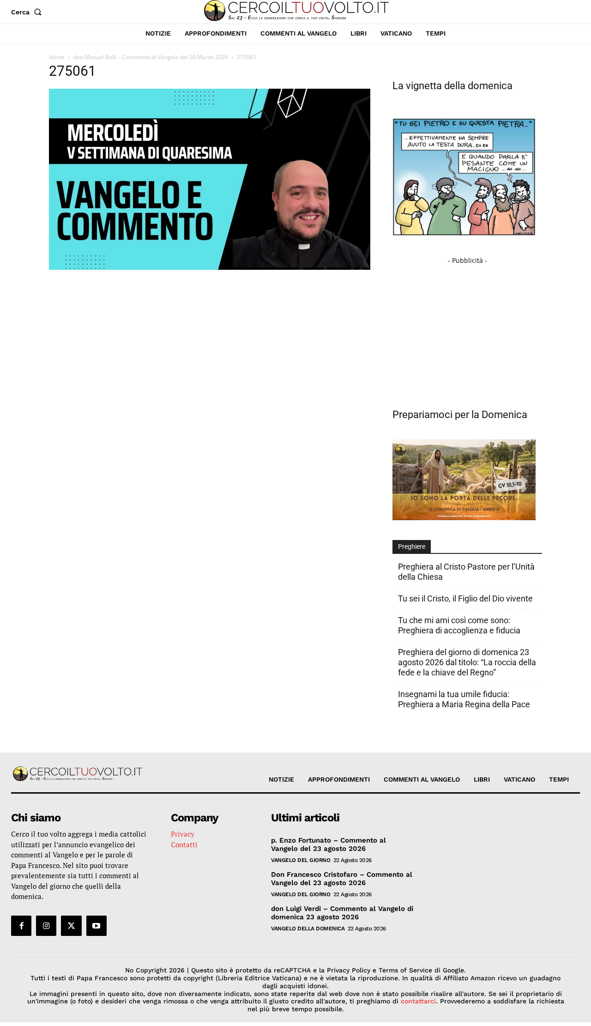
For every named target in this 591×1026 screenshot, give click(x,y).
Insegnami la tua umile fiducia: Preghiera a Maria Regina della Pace (464, 699)
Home (57, 57)
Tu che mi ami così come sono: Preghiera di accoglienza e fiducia (459, 625)
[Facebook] (21, 926)
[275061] (209, 267)
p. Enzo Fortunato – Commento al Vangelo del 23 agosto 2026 (328, 844)
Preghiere (411, 546)
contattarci (418, 1001)
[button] (28, 12)
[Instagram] (46, 926)
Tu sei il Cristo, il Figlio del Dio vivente (465, 598)
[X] (71, 926)
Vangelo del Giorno (300, 860)
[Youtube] (96, 926)
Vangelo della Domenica (307, 928)
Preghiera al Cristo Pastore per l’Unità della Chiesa (466, 572)
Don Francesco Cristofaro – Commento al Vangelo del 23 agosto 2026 (341, 878)
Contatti (184, 844)
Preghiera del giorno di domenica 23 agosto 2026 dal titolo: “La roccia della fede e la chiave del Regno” (467, 662)
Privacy (182, 833)
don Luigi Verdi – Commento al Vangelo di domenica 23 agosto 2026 (342, 913)
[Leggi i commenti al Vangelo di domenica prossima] (464, 517)
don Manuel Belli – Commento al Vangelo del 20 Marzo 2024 (150, 57)
